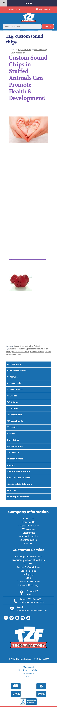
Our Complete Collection (19, 484)
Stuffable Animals (37, 352)
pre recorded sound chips (37, 349)
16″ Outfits (12, 427)
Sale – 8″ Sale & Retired (18, 471)
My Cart (44, 9)
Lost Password (28, 540)
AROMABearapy (15, 446)
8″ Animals (12, 377)
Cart (28, 676)
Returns (28, 563)
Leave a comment (18, 53)
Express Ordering (28, 585)
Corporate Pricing (28, 525)
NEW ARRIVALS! (14, 364)
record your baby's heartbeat (17, 352)
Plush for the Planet (16, 370)
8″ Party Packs (14, 383)
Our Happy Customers (18, 496)
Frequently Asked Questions (28, 560)
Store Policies (28, 570)
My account (28, 667)
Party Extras (13, 440)
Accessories (13, 452)
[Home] (28, 22)
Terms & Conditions (28, 567)
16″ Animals (12, 408)
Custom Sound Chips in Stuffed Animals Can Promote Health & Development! (28, 78)
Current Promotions (28, 581)
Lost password (28, 673)
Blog (28, 578)
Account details (28, 536)
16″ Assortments (15, 421)
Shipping (28, 574)
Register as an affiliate (28, 670)
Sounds (11, 465)
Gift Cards (12, 490)
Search (47, 26)
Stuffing (11, 433)
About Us (28, 518)
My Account (14, 9)
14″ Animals (12, 402)
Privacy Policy (41, 659)
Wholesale (28, 529)
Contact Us (28, 522)
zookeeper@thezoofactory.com (32, 610)
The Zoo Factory (40, 50)
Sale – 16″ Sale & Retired (18, 477)
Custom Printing (15, 458)
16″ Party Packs (14, 414)
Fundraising (28, 532)
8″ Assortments (15, 389)
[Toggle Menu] (3, 3)
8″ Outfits (12, 395)
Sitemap (28, 543)
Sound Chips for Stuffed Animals (27, 346)
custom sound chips (18, 349)
